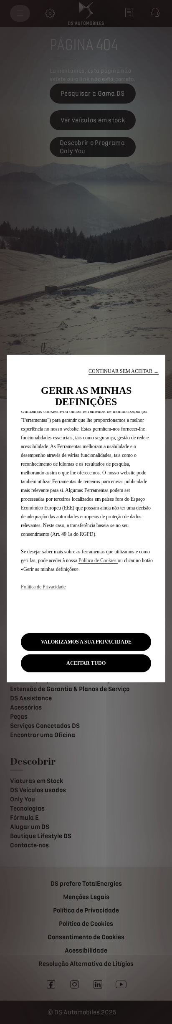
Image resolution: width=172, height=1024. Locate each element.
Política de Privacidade (43, 587)
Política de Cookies (98, 560)
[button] (124, 371)
